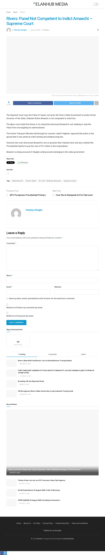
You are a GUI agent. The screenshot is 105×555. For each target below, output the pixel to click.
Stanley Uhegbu (20, 30)
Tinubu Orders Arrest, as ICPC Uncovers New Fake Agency (41, 480)
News (15, 12)
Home (8, 12)
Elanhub (39, 539)
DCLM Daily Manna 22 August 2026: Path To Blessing (39, 490)
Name (9, 275)
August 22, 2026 (14, 472)
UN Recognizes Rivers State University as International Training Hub (45, 391)
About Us (27, 523)
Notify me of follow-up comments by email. (24, 308)
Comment (11, 243)
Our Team (36, 523)
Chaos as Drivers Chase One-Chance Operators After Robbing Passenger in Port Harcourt (44, 469)
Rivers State (31, 181)
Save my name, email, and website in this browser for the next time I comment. (42, 298)
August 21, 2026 (24, 483)
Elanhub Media (68, 539)
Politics (22, 12)
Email (9, 287)
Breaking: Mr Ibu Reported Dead (31, 381)
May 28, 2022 (35, 30)
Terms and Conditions (80, 523)
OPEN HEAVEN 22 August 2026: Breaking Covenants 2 (39, 500)
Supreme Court (70, 181)
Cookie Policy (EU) (62, 523)
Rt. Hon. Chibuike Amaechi (50, 181)
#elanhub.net (17, 181)
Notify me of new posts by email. (20, 316)
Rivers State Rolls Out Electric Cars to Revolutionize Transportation (45, 361)
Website (57, 287)
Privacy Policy (48, 523)
